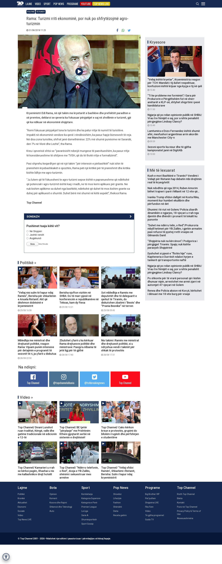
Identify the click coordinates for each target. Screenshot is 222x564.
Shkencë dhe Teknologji (61, 507)
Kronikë (21, 498)
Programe (72, 4)
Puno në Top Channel (187, 507)
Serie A (84, 515)
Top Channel (33, 383)
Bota (53, 488)
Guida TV (149, 519)
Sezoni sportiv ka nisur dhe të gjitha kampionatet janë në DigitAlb (169, 150)
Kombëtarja (87, 494)
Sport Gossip (87, 524)
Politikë (30, 12)
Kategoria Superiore (90, 498)
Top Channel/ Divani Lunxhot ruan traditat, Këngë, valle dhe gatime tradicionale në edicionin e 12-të (37, 432)
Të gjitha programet (154, 515)
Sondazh (33, 216)
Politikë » (28, 262)
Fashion (117, 502)
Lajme (29, 4)
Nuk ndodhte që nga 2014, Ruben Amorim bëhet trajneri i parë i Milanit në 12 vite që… (173, 189)
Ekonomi (22, 507)
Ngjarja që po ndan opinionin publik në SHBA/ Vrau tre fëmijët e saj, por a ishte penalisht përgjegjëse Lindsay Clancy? (175, 120)
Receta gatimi (120, 515)
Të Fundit (40, 12)
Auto (52, 511)
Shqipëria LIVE (152, 502)
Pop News (58, 4)
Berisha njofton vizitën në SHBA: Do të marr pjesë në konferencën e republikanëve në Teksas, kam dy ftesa (79, 299)
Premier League (89, 507)
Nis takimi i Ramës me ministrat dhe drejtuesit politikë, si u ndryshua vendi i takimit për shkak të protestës (120, 347)
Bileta (179, 498)
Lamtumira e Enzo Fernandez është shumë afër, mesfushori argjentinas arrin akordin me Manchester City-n (174, 136)
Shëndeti (117, 507)
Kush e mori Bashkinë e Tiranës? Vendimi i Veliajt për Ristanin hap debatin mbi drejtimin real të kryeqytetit (175, 179)
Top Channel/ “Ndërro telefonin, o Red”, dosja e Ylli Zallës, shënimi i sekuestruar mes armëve (79, 472)
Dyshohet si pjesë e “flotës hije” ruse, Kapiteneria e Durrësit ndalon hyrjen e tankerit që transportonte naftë (170, 257)
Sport (47, 4)
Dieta (115, 511)
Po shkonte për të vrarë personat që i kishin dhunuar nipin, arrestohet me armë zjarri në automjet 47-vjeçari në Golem (174, 281)
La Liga (84, 511)
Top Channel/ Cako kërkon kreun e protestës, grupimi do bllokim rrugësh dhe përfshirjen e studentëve (120, 432)
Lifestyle (117, 498)
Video (38, 4)
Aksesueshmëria (185, 518)
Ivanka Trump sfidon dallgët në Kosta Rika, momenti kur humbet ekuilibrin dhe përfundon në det (173, 200)
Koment (53, 498)
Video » (26, 397)
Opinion (53, 494)
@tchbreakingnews (94, 383)
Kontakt (180, 502)
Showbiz (117, 494)
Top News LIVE (101, 4)
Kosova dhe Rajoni (58, 502)
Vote (32, 244)
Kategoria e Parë (89, 502)
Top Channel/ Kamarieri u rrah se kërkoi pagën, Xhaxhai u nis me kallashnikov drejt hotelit (36, 471)
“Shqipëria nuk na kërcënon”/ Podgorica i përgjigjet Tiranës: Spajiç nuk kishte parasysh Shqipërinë (172, 244)
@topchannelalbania (63, 383)
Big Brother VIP (152, 494)
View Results (43, 244)
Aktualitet (22, 502)
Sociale (21, 511)
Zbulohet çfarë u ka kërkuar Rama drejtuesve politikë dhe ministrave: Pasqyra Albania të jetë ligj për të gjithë (78, 347)
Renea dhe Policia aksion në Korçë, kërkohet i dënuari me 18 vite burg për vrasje (175, 292)
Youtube (86, 4)
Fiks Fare (149, 507)
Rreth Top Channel (186, 494)
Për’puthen (150, 498)
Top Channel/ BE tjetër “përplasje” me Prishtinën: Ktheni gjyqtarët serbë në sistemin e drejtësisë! (75, 432)
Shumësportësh (89, 519)
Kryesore (157, 42)
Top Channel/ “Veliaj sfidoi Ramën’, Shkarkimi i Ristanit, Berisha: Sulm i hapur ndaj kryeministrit (118, 472)
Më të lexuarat (162, 170)
